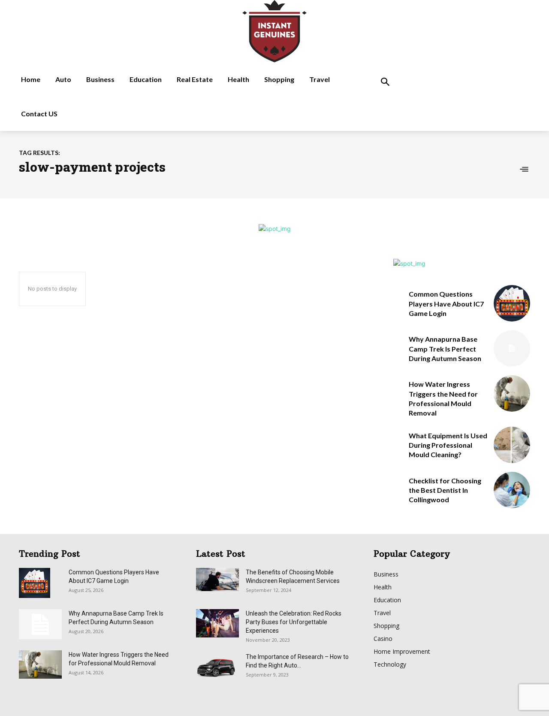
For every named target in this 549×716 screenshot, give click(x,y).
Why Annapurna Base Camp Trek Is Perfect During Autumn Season (445, 348)
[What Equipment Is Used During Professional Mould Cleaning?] (512, 445)
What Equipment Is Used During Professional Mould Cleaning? (448, 445)
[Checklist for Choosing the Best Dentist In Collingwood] (512, 490)
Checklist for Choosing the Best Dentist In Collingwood (445, 490)
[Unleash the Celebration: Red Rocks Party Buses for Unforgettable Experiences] (217, 623)
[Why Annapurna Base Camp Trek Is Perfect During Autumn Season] (512, 348)
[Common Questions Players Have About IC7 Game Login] (512, 303)
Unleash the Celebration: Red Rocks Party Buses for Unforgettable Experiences (293, 622)
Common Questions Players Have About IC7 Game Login (446, 303)
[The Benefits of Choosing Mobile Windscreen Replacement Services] (217, 579)
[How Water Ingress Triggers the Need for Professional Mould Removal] (512, 393)
